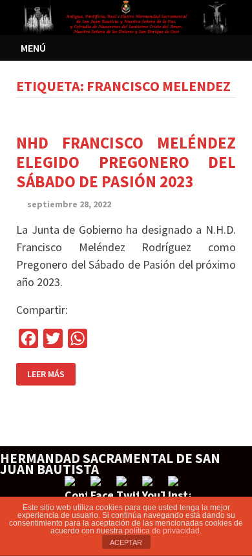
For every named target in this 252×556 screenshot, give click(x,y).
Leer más (46, 374)
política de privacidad (162, 530)
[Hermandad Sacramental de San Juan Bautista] (126, 15)
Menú (33, 47)
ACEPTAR (126, 542)
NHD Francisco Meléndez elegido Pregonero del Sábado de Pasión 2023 (126, 162)
